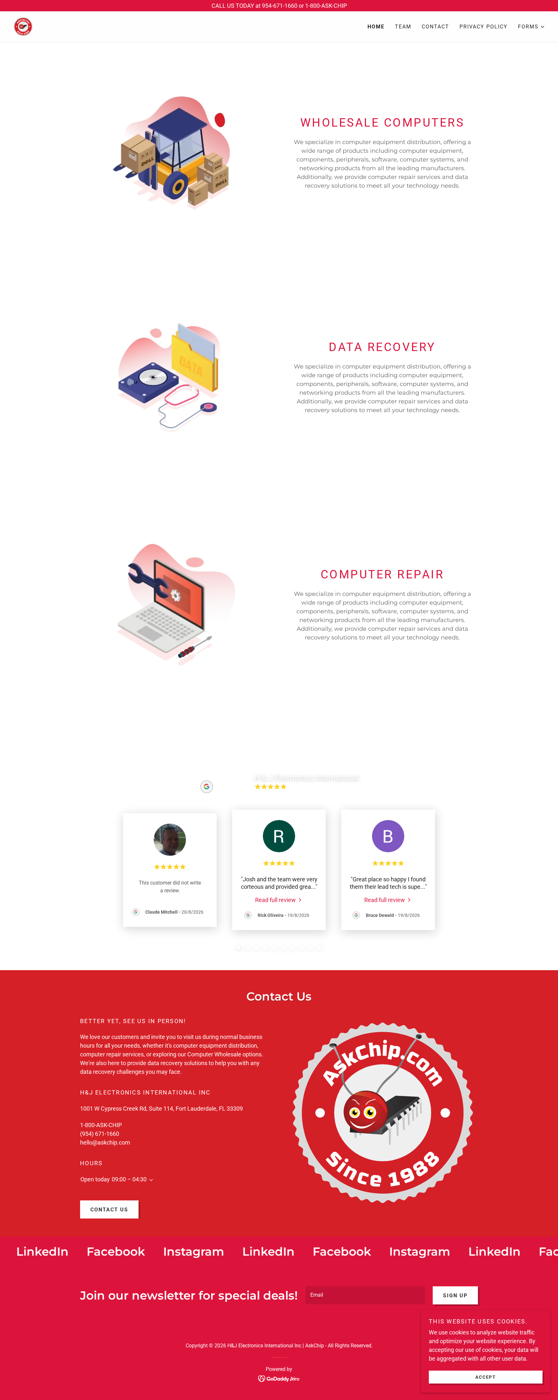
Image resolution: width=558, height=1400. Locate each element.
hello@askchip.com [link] (105, 1142)
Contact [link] (435, 27)
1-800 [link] (87, 1125)
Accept (485, 1376)
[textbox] (365, 1295)
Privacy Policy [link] (484, 27)
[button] (531, 27)
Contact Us (109, 1210)
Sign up (455, 1295)
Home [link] (376, 27)
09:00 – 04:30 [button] (129, 1179)
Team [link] (403, 27)
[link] (23, 26)
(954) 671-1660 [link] (99, 1133)
